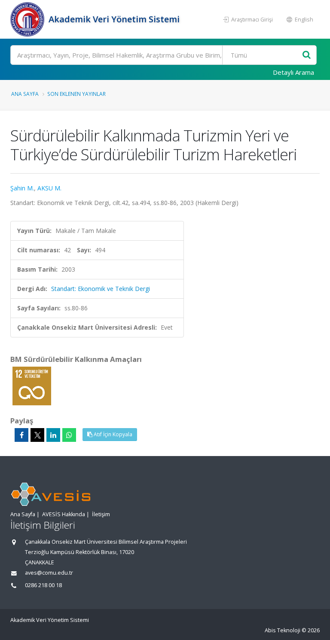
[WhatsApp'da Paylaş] (69, 435)
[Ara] (306, 55)
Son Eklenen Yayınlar (76, 93)
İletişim (101, 514)
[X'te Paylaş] (37, 435)
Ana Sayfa (25, 93)
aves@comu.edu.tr (49, 572)
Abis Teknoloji (282, 630)
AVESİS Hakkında (63, 514)
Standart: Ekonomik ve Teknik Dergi (100, 289)
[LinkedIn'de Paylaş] (53, 435)
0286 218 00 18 (43, 585)
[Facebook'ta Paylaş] (21, 435)
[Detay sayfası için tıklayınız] (31, 385)
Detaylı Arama (293, 72)
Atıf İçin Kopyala (112, 434)
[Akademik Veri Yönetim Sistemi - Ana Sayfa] (28, 19)
